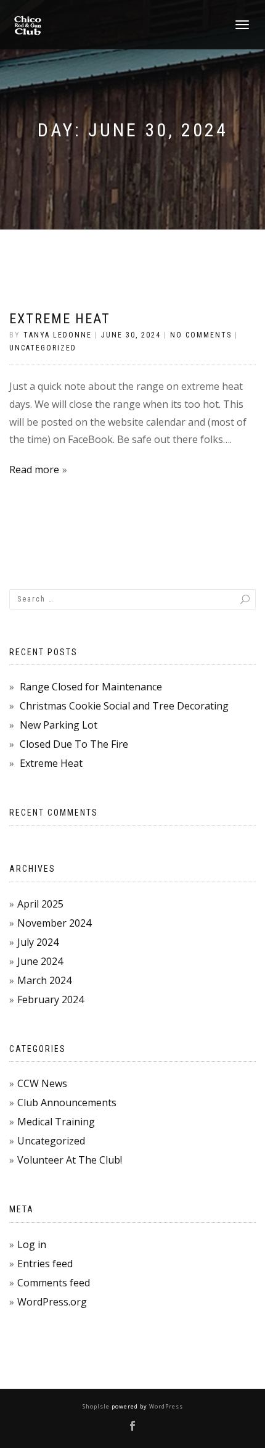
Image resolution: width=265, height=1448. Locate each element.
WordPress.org (52, 1302)
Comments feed (53, 1282)
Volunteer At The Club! (69, 1160)
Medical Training (56, 1121)
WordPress (165, 1406)
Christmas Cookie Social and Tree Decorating (124, 706)
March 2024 (44, 980)
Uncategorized (42, 348)
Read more (34, 469)
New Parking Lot (58, 725)
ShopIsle (97, 1406)
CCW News (42, 1083)
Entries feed (45, 1263)
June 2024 (40, 961)
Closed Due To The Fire (74, 744)
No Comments (201, 335)
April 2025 (40, 904)
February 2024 (50, 999)
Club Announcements (66, 1102)
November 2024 (54, 923)
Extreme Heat (59, 318)
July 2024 (38, 942)
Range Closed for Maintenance (91, 686)
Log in (31, 1244)
